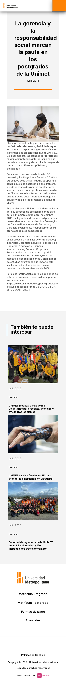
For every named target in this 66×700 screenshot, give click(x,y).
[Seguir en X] (18, 644)
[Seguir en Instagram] (48, 644)
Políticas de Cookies (33, 654)
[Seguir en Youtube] (40, 644)
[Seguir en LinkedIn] (33, 644)
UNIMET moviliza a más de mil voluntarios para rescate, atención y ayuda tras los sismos (31, 409)
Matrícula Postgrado (33, 603)
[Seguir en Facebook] (26, 644)
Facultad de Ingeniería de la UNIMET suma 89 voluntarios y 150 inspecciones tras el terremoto (31, 545)
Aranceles (33, 620)
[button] (59, 5)
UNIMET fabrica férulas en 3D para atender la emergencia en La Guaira (30, 477)
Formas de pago (33, 611)
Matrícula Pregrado (33, 594)
